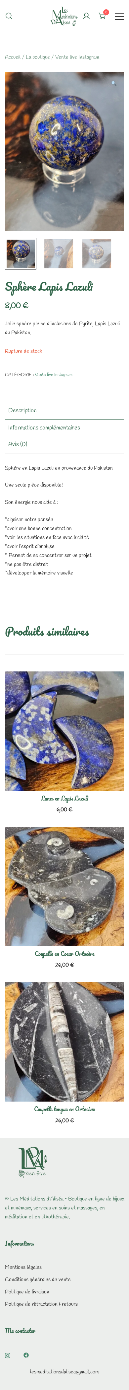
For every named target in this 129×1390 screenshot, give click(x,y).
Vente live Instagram (77, 57)
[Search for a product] (9, 16)
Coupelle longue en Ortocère (64, 1109)
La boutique (38, 57)
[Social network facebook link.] (26, 1354)
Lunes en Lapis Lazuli (64, 798)
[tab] (64, 411)
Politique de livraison (27, 1291)
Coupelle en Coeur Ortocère (65, 953)
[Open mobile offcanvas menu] (119, 16)
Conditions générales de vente (38, 1279)
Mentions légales (23, 1267)
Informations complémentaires (44, 428)
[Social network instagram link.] (7, 1354)
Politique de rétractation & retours (41, 1304)
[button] (113, 84)
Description (22, 411)
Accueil (13, 57)
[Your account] (86, 16)
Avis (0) (17, 444)
